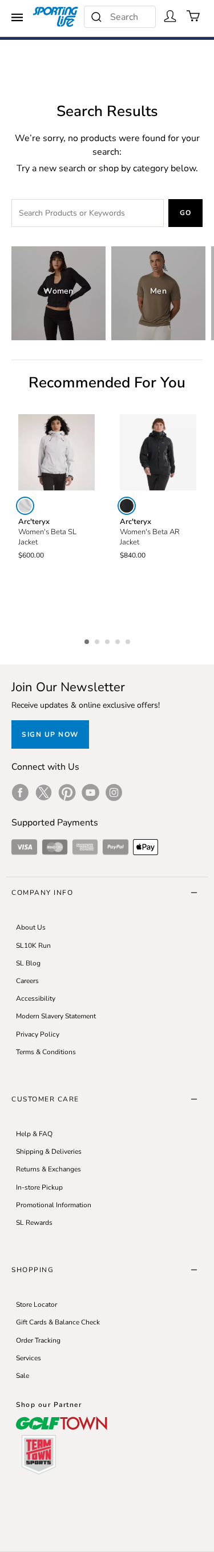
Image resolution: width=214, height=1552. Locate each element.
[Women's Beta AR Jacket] (158, 452)
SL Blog (28, 963)
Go (186, 212)
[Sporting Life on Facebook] (20, 792)
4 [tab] (118, 640)
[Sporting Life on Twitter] (44, 792)
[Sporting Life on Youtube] (90, 792)
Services (28, 1358)
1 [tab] (87, 640)
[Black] (127, 506)
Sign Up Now (50, 734)
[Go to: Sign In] (170, 16)
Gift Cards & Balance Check (58, 1322)
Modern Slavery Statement (56, 1016)
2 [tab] (98, 640)
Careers (27, 980)
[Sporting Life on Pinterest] (67, 792)
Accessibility (35, 998)
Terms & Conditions (46, 1051)
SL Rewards (34, 1222)
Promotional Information (53, 1205)
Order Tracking (38, 1340)
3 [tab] (108, 640)
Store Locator (36, 1304)
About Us (31, 927)
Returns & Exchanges (48, 1169)
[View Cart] (193, 16)
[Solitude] (25, 506)
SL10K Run (33, 945)
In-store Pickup (39, 1187)
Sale (22, 1375)
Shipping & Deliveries (49, 1151)
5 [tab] (129, 640)
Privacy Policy (37, 1034)
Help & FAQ (34, 1133)
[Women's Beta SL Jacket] (56, 452)
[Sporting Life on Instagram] (114, 792)
